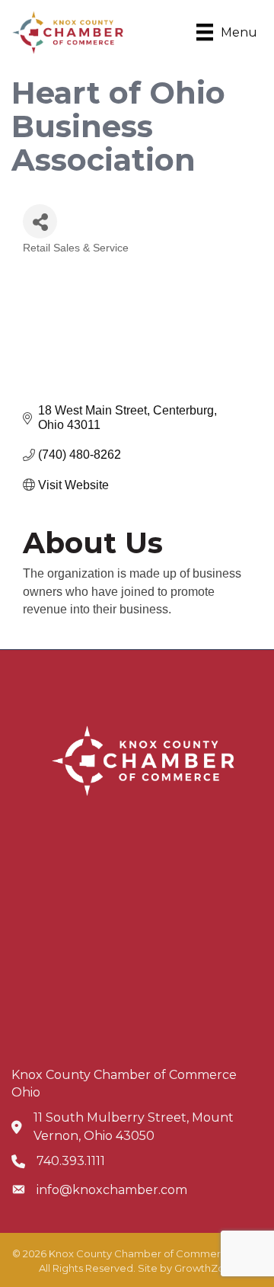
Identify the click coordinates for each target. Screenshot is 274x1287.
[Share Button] (40, 221)
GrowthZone (205, 1268)
